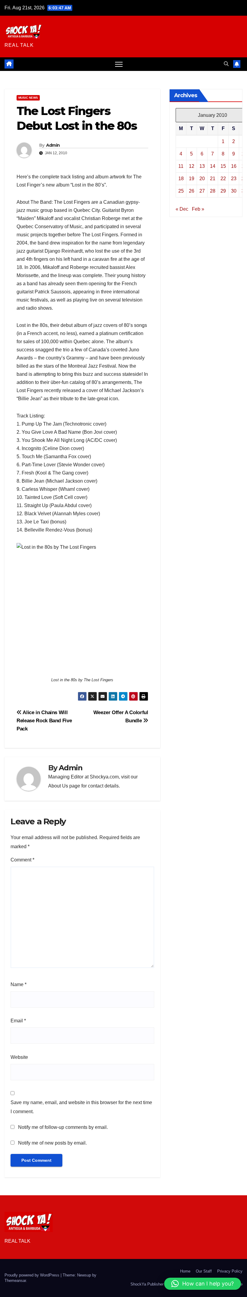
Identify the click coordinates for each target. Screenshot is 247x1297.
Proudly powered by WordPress (33, 1275)
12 (191, 166)
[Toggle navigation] (118, 64)
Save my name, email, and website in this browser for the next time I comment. (81, 1107)
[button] (226, 63)
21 (212, 178)
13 (202, 166)
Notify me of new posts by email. (52, 1142)
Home (185, 1271)
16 (233, 166)
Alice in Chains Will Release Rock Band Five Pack (44, 720)
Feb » (198, 209)
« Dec (182, 209)
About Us (58, 785)
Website (19, 1057)
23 (233, 178)
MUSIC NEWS (28, 97)
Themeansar (15, 1280)
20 (202, 178)
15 (223, 166)
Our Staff (204, 1271)
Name (19, 984)
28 (212, 190)
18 (181, 178)
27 (202, 190)
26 (191, 190)
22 (223, 178)
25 (181, 190)
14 (212, 166)
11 (180, 166)
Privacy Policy (229, 1271)
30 (233, 190)
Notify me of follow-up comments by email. (63, 1127)
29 (223, 190)
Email (18, 1020)
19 (191, 178)
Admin (53, 145)
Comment (22, 859)
